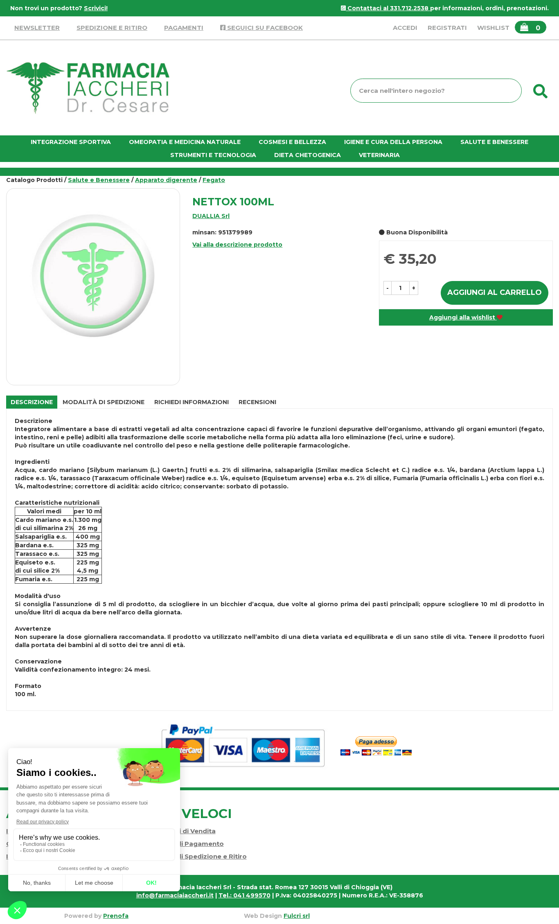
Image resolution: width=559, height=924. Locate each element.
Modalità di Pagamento (185, 844)
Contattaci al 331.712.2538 (388, 8)
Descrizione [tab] (32, 402)
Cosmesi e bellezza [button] (292, 142)
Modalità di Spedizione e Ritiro (196, 856)
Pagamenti (183, 27)
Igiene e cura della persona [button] (393, 142)
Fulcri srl (297, 916)
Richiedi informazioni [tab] (191, 402)
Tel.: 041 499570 (244, 895)
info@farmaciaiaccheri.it (175, 895)
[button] (387, 288)
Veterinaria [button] (379, 155)
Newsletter (37, 27)
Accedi (405, 27)
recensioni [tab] (257, 402)
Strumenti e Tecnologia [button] (213, 155)
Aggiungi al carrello (494, 292)
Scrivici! (96, 8)
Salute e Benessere (99, 180)
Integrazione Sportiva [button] (71, 142)
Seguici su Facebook (264, 27)
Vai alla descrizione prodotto (237, 244)
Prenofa (115, 916)
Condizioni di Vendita (181, 831)
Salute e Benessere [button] (494, 142)
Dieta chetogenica (307, 155)
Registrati (447, 27)
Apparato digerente (166, 180)
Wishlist (493, 27)
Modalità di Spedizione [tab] (103, 402)
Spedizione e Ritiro (112, 27)
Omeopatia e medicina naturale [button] (185, 142)
